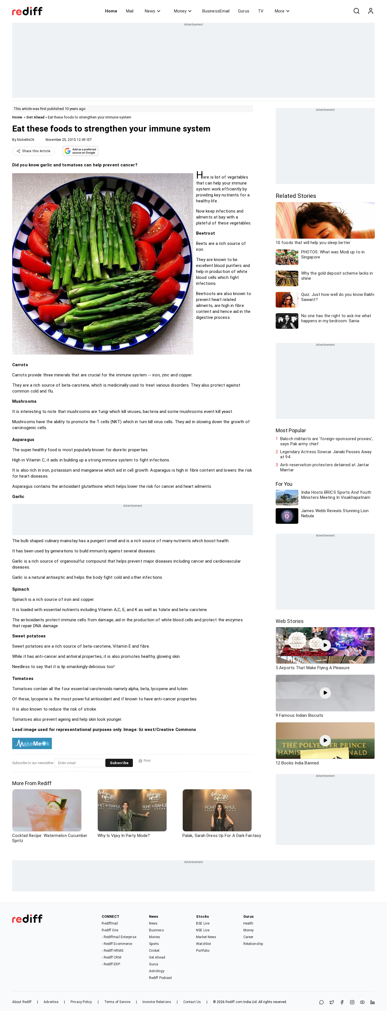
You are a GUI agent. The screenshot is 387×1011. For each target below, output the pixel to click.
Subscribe (119, 763)
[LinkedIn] (372, 1002)
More (279, 11)
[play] (325, 645)
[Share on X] (331, 1002)
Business (156, 930)
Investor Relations (157, 1002)
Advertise (51, 1002)
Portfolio (202, 951)
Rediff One (110, 930)
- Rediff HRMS (112, 951)
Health (248, 923)
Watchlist (203, 944)
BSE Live (202, 923)
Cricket (154, 951)
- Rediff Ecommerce (117, 944)
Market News (206, 937)
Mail (129, 11)
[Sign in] (370, 11)
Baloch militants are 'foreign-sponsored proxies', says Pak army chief (326, 441)
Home (111, 11)
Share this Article (36, 151)
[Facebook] (342, 1002)
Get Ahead (35, 117)
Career (248, 937)
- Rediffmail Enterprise (119, 937)
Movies (154, 937)
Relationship (253, 944)
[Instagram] (352, 1002)
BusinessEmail (215, 11)
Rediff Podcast (160, 978)
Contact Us (192, 1002)
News (150, 11)
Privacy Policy (81, 1002)
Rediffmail (110, 923)
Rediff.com (234, 1002)
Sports (154, 944)
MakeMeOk (25, 140)
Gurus (243, 11)
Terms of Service (117, 1002)
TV (260, 11)
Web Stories (290, 621)
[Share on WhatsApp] (321, 1002)
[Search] (356, 11)
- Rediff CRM (111, 957)
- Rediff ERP (111, 964)
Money (180, 11)
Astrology (156, 971)
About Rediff (21, 1002)
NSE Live (202, 930)
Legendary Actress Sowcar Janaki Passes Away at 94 (325, 454)
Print (147, 761)
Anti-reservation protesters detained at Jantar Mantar (324, 467)
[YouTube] (362, 1002)
